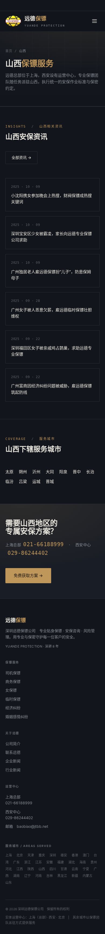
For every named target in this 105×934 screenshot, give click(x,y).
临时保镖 (12, 699)
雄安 (64, 855)
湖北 (71, 862)
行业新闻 (12, 770)
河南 (38, 876)
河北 (8, 869)
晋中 (77, 471)
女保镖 (11, 690)
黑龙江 (62, 876)
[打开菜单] (94, 21)
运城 (36, 481)
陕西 (30, 869)
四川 (53, 869)
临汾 (9, 481)
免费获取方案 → (28, 575)
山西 (41, 869)
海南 (82, 862)
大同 (50, 471)
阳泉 (63, 471)
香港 (75, 855)
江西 (19, 869)
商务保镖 (12, 681)
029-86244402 (19, 817)
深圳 (53, 855)
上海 (8, 855)
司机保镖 (12, 673)
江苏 (38, 862)
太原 (9, 471)
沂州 (36, 471)
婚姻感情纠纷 (16, 716)
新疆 (75, 876)
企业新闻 (12, 761)
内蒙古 (87, 876)
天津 (30, 855)
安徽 (49, 862)
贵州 (93, 862)
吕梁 (23, 481)
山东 (8, 883)
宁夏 (86, 869)
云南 (75, 869)
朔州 (23, 471)
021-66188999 (18, 802)
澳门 (86, 855)
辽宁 (27, 876)
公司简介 (12, 743)
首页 (8, 51)
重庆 (41, 855)
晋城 (50, 481)
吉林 (49, 876)
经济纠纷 (12, 707)
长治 (90, 471)
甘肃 (64, 869)
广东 (16, 862)
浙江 (27, 862)
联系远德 (12, 752)
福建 (60, 862)
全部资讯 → (21, 157)
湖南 (16, 876)
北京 (19, 855)
